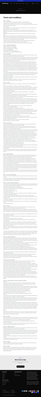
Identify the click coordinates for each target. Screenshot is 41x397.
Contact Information (17, 375)
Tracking (3, 375)
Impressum (3, 384)
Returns (3, 378)
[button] (36, 3)
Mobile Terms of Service (5, 381)
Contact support (20, 366)
